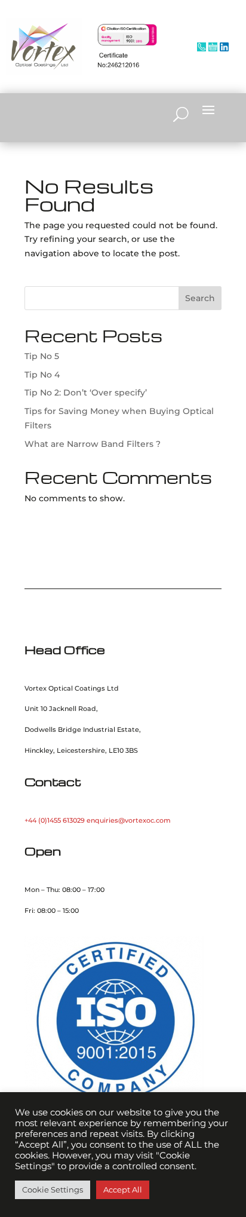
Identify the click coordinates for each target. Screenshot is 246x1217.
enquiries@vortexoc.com (129, 820)
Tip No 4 (42, 374)
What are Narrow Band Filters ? (92, 444)
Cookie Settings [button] (52, 1189)
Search (200, 298)
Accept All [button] (122, 1189)
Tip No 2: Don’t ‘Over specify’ (85, 392)
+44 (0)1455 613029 (54, 820)
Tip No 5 (41, 356)
